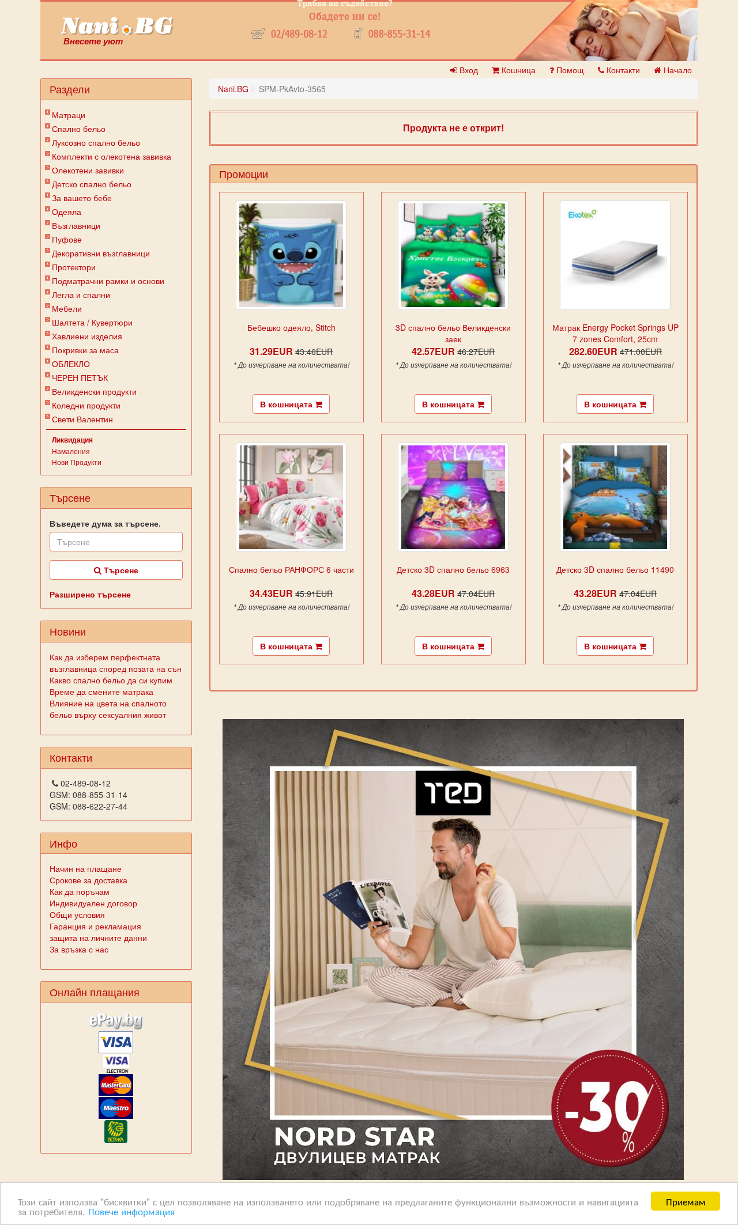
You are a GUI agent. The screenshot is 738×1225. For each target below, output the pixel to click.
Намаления (71, 451)
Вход (467, 69)
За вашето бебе (82, 197)
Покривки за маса (85, 350)
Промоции (243, 173)
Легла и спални (81, 294)
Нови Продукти (76, 462)
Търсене (119, 570)
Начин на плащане (86, 868)
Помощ (569, 69)
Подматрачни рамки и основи (108, 280)
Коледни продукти (86, 405)
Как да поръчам (80, 891)
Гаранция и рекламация (95, 926)
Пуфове (67, 239)
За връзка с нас (79, 949)
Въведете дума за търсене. (105, 523)
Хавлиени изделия (87, 336)
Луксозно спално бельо (96, 142)
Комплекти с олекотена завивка (111, 156)
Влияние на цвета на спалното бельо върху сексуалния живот (108, 708)
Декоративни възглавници (101, 253)
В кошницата (287, 404)
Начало (676, 69)
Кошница (517, 69)
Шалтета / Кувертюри (92, 322)
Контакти (622, 69)
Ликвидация (72, 439)
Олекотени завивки (88, 170)
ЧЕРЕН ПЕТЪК (80, 377)
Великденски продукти (94, 391)
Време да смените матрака (101, 691)
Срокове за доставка (88, 880)
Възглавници (76, 225)
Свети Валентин (82, 419)
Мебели (67, 308)
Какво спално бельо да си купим (111, 680)
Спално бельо (79, 128)
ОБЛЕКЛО (71, 363)
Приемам (686, 1201)
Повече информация (131, 1211)
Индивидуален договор (93, 903)
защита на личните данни (98, 937)
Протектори (74, 267)
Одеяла (66, 211)
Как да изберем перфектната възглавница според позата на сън (116, 662)
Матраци (68, 114)
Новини (68, 630)
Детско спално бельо (91, 184)
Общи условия (77, 914)
